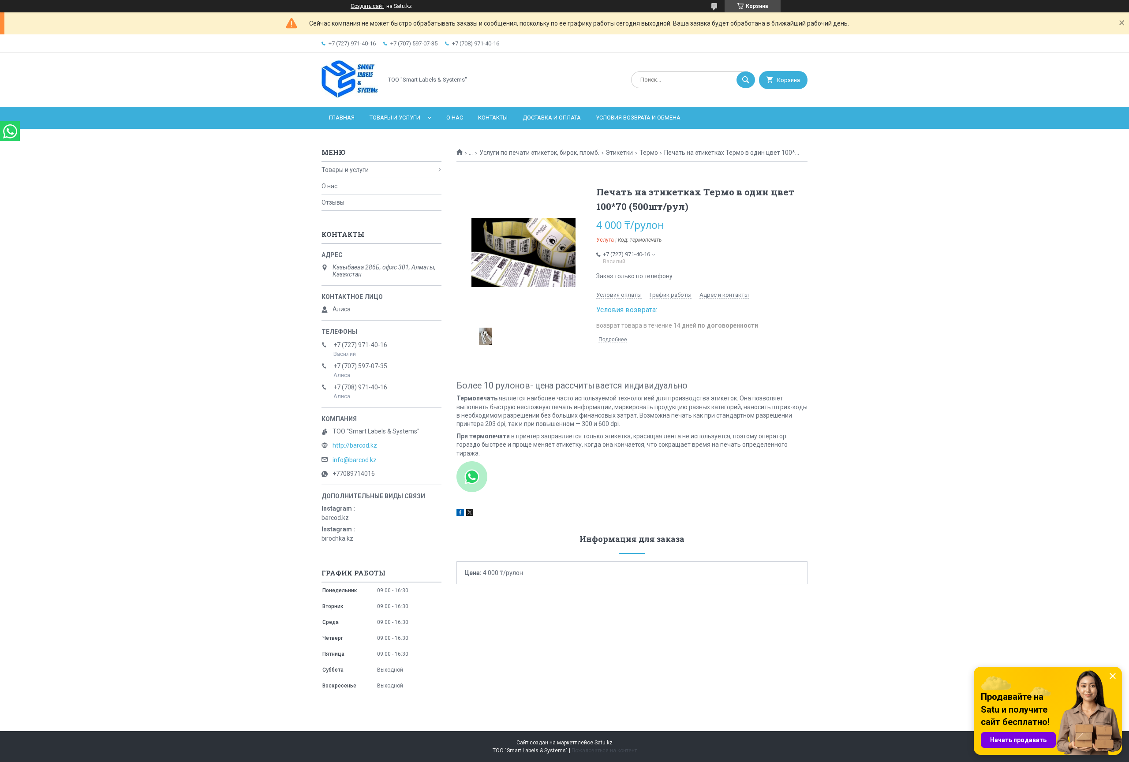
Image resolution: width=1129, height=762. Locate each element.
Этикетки (619, 152)
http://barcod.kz (355, 445)
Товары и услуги (395, 117)
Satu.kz (603, 743)
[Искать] (745, 79)
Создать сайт (367, 6)
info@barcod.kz (355, 459)
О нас (454, 117)
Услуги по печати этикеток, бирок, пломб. (539, 152)
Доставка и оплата (552, 117)
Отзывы (333, 202)
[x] (469, 513)
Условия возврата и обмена (638, 117)
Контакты (493, 117)
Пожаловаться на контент (604, 750)
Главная (342, 117)
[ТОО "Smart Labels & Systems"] (350, 95)
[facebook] (460, 513)
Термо (648, 152)
